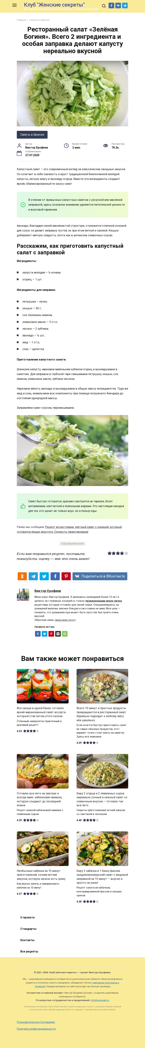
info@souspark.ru (100, 1000)
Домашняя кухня (73, 543)
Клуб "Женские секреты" (54, 5)
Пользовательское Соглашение (36, 1022)
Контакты (27, 940)
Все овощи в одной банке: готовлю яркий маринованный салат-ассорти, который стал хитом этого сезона (41, 712)
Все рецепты (29, 951)
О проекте (27, 917)
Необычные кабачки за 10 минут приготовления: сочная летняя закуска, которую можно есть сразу (41, 874)
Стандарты (28, 928)
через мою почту (65, 620)
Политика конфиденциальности (36, 1028)
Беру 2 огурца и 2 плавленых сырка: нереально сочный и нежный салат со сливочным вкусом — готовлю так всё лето (102, 799)
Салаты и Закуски (32, 134)
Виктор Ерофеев (47, 591)
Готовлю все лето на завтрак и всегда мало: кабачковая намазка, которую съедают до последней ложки (39, 799)
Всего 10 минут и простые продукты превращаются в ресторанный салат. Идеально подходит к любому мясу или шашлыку (102, 714)
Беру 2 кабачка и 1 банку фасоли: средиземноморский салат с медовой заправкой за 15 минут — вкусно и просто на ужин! (102, 876)
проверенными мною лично (103, 600)
